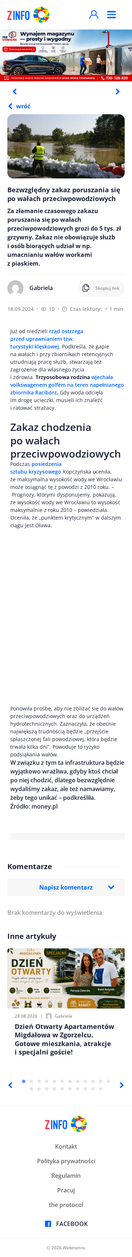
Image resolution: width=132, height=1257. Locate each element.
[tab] (23, 1081)
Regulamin (66, 1176)
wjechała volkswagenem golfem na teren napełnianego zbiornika (67, 385)
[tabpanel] (66, 55)
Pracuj (66, 1190)
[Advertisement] (66, 616)
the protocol (66, 1205)
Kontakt (66, 1146)
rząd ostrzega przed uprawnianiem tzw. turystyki (46, 339)
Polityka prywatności (66, 1161)
